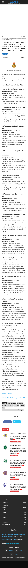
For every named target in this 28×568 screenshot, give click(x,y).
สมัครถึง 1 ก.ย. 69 (14, 455)
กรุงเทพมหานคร (12, 403)
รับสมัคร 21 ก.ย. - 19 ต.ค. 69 (16, 441)
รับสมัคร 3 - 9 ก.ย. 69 (15, 491)
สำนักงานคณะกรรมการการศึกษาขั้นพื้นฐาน (12, 410)
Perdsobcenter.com (6, 540)
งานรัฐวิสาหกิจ (13, 534)
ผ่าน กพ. (4, 405)
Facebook (11, 550)
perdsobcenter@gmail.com (12, 543)
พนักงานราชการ (21, 534)
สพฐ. (3, 408)
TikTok (20, 550)
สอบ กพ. (10, 536)
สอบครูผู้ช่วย (4, 536)
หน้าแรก (3, 37)
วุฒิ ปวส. (22, 405)
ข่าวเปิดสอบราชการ (6, 534)
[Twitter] (11, 554)
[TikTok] (16, 550)
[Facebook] (6, 550)
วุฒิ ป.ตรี (17, 405)
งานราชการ (8, 37)
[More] (23, 421)
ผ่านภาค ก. (10, 405)
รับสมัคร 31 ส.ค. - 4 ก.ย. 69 (16, 467)
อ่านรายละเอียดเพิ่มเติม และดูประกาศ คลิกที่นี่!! (13, 398)
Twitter (16, 554)
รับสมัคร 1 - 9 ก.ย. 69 (15, 479)
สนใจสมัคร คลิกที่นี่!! (7, 394)
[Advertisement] (14, 19)
